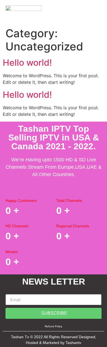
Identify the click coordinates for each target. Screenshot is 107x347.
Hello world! (27, 62)
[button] (97, 10)
